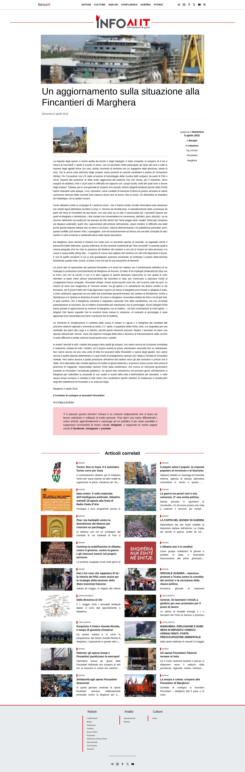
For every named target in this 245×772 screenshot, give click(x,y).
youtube (106, 428)
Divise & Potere (92, 732)
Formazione (91, 735)
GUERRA (145, 4)
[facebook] (189, 4)
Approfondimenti (85, 596)
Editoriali (127, 722)
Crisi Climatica (84, 622)
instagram (92, 428)
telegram (116, 424)
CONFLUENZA (129, 4)
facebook (78, 428)
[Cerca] (204, 4)
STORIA (158, 4)
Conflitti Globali (92, 718)
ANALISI (113, 4)
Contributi (90, 728)
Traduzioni (90, 749)
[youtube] (199, 4)
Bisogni (193, 140)
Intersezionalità (92, 742)
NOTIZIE (86, 4)
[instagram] (184, 4)
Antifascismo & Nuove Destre (97, 739)
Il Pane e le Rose (65, 402)
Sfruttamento (168, 596)
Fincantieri (192, 155)
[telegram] (178, 4)
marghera (192, 160)
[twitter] (194, 4)
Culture (154, 718)
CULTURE (99, 4)
